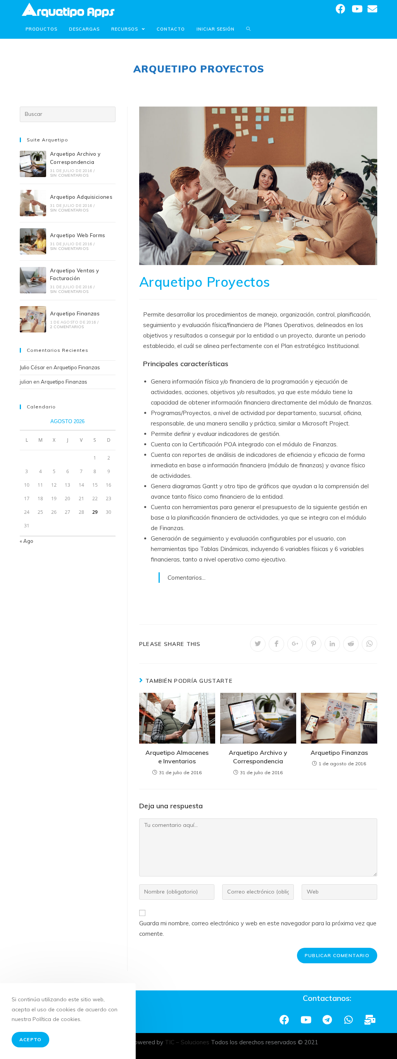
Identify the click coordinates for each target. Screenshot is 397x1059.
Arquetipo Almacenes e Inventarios (177, 757)
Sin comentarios (69, 175)
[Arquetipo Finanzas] (33, 319)
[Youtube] (306, 1019)
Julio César (32, 367)
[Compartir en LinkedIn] (332, 644)
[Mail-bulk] (370, 1019)
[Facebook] (284, 1019)
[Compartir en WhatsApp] (369, 644)
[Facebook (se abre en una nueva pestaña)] (341, 9)
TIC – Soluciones (187, 1042)
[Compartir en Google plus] (295, 644)
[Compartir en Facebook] (276, 644)
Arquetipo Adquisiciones (81, 197)
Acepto (30, 1039)
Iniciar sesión (216, 29)
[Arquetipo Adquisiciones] (33, 203)
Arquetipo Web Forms (77, 235)
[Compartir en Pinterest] (313, 644)
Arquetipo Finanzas (339, 752)
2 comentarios (67, 326)
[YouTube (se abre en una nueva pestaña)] (356, 9)
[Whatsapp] (348, 1019)
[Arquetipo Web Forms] (33, 241)
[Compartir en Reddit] (351, 644)
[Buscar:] (67, 113)
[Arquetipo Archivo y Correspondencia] (33, 164)
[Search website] (248, 29)
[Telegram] (327, 1019)
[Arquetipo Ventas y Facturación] (33, 280)
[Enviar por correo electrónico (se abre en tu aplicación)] (372, 9)
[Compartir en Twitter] (258, 644)
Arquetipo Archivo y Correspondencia (258, 757)
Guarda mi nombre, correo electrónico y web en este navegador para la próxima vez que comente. (257, 928)
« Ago (26, 541)
